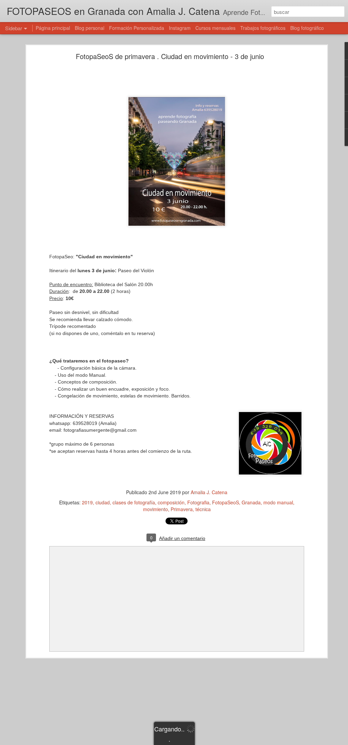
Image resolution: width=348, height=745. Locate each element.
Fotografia (198, 502)
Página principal (53, 27)
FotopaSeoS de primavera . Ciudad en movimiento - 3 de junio (170, 56)
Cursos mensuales (215, 27)
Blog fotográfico (307, 27)
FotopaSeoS (225, 502)
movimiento (155, 509)
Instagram (180, 27)
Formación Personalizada (136, 27)
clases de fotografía (133, 502)
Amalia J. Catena (209, 492)
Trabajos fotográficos (262, 27)
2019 (87, 502)
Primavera (182, 509)
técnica (203, 509)
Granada (251, 502)
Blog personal (89, 27)
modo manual (278, 502)
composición (171, 502)
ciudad (102, 502)
